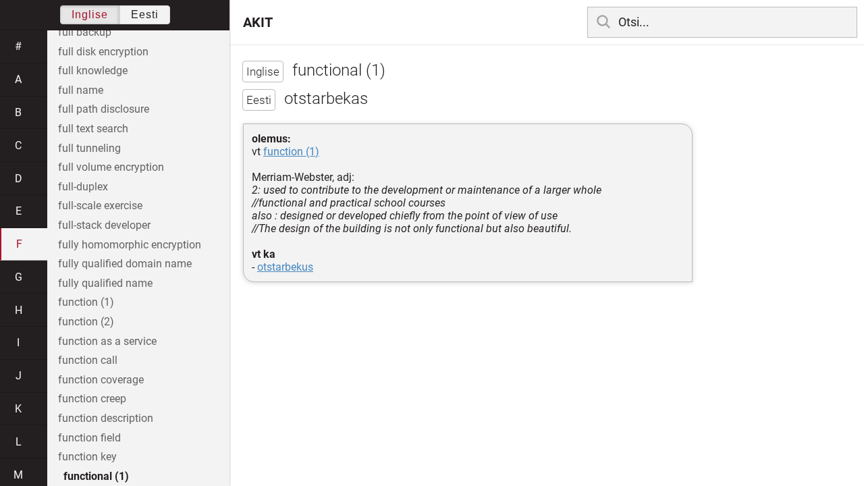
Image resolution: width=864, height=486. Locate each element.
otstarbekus (285, 267)
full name (80, 90)
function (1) (291, 151)
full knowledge (93, 70)
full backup (84, 32)
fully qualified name (105, 283)
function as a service (107, 341)
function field (89, 437)
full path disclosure (103, 109)
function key (87, 456)
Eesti (145, 14)
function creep (92, 398)
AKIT (258, 22)
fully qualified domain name (125, 263)
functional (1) (96, 476)
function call (87, 360)
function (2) (86, 321)
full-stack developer (104, 225)
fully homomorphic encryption (129, 244)
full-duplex (83, 186)
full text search (93, 128)
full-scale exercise (100, 205)
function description (105, 418)
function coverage (101, 379)
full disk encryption (103, 51)
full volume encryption (111, 167)
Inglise (90, 14)
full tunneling (89, 148)
